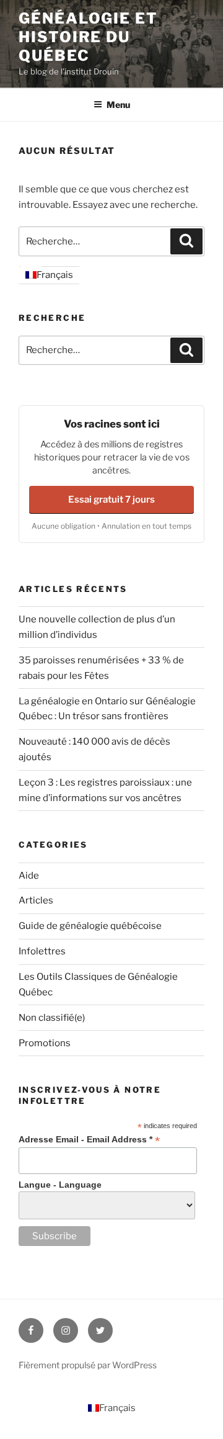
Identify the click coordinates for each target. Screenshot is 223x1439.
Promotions (45, 1043)
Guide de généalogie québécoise (90, 925)
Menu (118, 104)
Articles (36, 900)
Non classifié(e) (52, 1017)
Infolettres (42, 951)
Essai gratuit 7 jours (111, 499)
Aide (29, 875)
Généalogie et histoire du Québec (88, 37)
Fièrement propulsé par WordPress (88, 1365)
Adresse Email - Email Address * (89, 1139)
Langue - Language (60, 1185)
